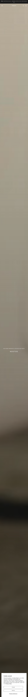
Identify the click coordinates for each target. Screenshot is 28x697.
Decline (13, 690)
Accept (13, 687)
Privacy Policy (9, 683)
